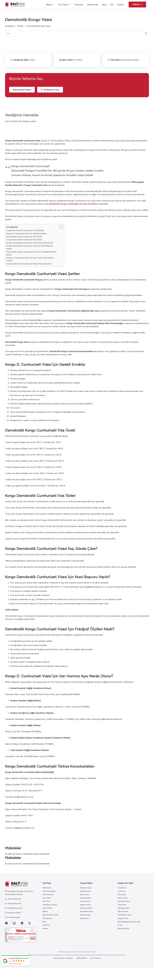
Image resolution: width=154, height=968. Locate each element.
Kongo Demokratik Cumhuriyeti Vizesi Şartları (25, 230)
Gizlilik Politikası (81, 958)
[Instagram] (14, 923)
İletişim (45, 928)
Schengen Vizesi (124, 908)
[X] (29, 923)
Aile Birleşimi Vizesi (124, 915)
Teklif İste (46, 925)
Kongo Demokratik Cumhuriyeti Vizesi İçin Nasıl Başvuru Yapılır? (29, 247)
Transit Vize (122, 905)
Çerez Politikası (95, 958)
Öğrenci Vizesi (123, 911)
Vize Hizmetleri (48, 895)
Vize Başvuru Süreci (50, 905)
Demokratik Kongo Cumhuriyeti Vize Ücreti (24, 236)
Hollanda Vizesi (85, 898)
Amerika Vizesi (85, 891)
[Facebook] (6, 923)
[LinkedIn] (22, 923)
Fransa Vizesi (85, 901)
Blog (44, 922)
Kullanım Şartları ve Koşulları (63, 958)
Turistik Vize (122, 888)
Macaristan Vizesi (86, 911)
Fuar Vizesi (122, 895)
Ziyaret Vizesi (123, 898)
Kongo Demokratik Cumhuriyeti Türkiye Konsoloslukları (29, 264)
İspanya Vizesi (85, 915)
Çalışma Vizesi (123, 918)
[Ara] (146, 33)
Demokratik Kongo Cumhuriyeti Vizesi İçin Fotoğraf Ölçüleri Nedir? (31, 253)
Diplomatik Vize (123, 928)
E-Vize (120, 925)
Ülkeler (45, 911)
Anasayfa (9, 26)
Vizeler (20, 26)
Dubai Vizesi (84, 895)
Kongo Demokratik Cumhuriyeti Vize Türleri (24, 239)
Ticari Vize (121, 891)
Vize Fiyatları (47, 908)
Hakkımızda (47, 888)
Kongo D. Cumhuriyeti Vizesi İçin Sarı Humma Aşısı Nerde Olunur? (29, 259)
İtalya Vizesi (84, 918)
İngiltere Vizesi (85, 905)
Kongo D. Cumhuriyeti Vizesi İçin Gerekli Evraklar (26, 233)
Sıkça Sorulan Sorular (50, 915)
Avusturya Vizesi (86, 908)
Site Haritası (47, 918)
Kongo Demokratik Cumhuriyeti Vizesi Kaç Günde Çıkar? (29, 243)
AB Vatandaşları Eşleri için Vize (129, 922)
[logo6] (15, 4)
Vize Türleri (47, 898)
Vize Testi (46, 901)
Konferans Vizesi (124, 901)
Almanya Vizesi (85, 888)
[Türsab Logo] (21, 935)
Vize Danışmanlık (49, 891)
